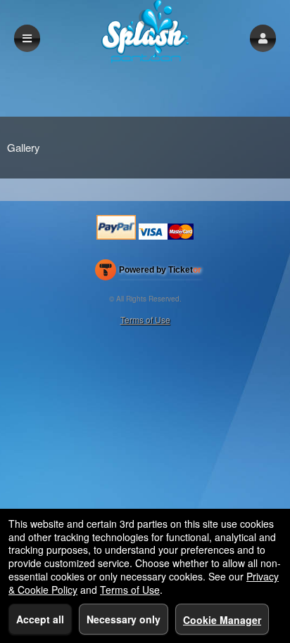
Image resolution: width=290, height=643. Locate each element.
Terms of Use (145, 319)
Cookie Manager (222, 620)
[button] (263, 38)
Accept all (40, 619)
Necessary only (123, 619)
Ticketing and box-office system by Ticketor (148, 272)
